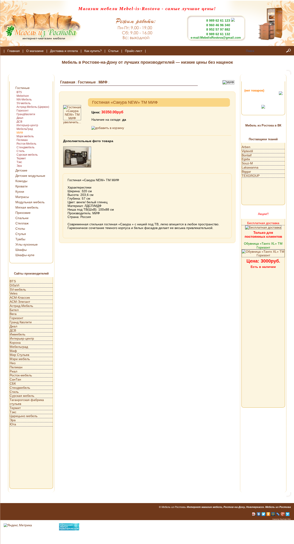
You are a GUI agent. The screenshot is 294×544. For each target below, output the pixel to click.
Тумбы (20, 239)
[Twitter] (263, 514)
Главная (13, 51)
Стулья (20, 234)
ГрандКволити (26, 114)
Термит (21, 158)
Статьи (113, 51)
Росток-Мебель (26, 143)
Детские (21, 170)
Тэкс (19, 162)
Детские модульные (30, 176)
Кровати (21, 186)
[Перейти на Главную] (40, 45)
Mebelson (23, 95)
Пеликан (22, 140)
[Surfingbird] (287, 514)
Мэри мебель (25, 136)
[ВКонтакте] (258, 514)
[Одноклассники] (268, 514)
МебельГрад (25, 129)
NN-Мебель (24, 99)
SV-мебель (24, 103)
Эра (19, 165)
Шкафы (21, 250)
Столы (20, 228)
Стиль (21, 151)
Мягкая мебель (26, 207)
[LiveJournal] (278, 514)
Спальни (21, 218)
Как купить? (93, 51)
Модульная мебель (30, 202)
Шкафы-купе (24, 255)
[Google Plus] (282, 514)
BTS (19, 92)
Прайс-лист (133, 51)
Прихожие (23, 213)
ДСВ (19, 121)
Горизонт (23, 110)
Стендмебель (25, 147)
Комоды (21, 181)
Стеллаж (21, 223)
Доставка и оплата (64, 51)
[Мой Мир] (273, 514)
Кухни (19, 191)
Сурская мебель (27, 154)
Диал (20, 118)
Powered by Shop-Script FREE (281, 519)
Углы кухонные (26, 244)
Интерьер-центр (27, 125)
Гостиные (22, 88)
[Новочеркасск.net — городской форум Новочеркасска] (69, 529)
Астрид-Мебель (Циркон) (33, 107)
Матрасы (22, 197)
